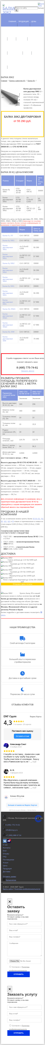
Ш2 (9, 521)
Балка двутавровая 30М (8, 339)
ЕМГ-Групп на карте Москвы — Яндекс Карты (22, 810)
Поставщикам (14, 50)
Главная (12, 21)
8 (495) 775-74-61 (13, 825)
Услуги (11, 36)
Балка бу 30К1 (8, 286)
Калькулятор (14, 64)
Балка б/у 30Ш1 (9, 309)
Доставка (21, 36)
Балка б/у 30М (8, 332)
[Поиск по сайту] (16, 10)
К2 (2, 521)
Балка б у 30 (8, 235)
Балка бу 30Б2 (8, 263)
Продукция (23, 21)
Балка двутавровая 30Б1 (8, 247)
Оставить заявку (9, 876)
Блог (5, 851)
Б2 (42, 519)
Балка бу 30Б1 (8, 240)
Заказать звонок (27, 371)
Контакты (37, 50)
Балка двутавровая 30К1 (8, 293)
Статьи (27, 50)
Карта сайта (8, 889)
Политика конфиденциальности (27, 889)
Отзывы (6, 854)
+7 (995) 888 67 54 (13, 835)
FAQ (4, 857)
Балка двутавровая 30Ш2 (8, 325)
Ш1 (5, 521)
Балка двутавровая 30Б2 (8, 270)
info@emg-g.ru (12, 830)
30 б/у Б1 (36, 519)
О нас (31, 36)
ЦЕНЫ (33, 21)
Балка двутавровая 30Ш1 (8, 316)
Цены (5, 866)
